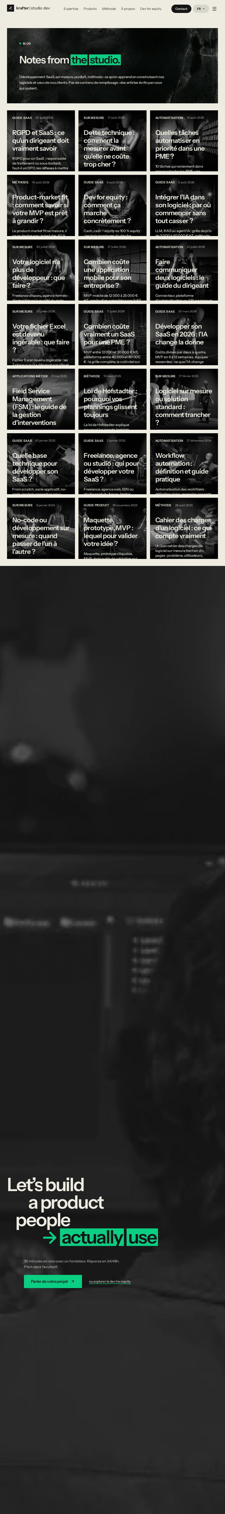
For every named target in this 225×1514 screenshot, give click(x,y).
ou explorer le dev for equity (110, 1281)
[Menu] (214, 8)
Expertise (71, 9)
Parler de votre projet (49, 1281)
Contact (181, 9)
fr (199, 9)
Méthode (109, 9)
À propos (128, 9)
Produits (90, 9)
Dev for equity (150, 9)
